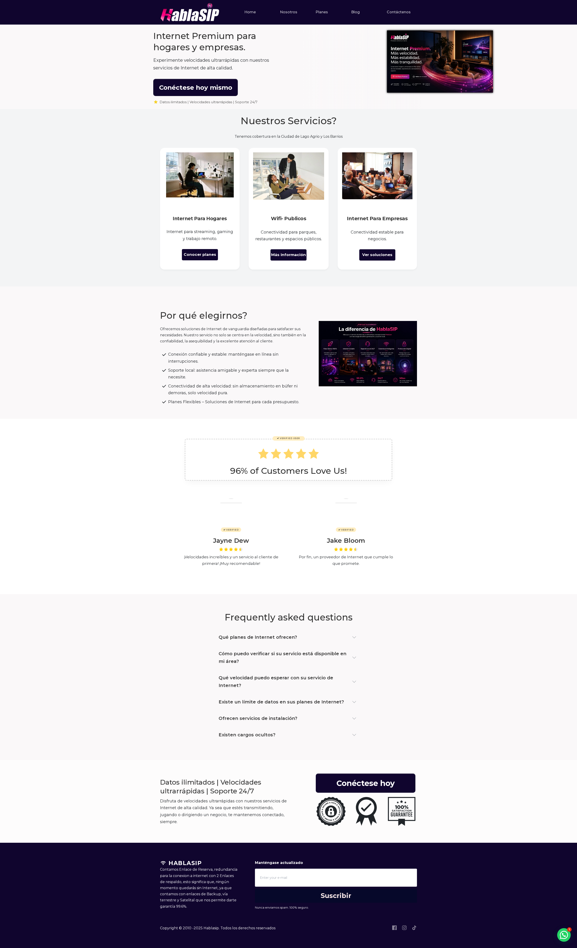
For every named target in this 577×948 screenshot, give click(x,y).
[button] (564, 935)
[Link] (394, 927)
